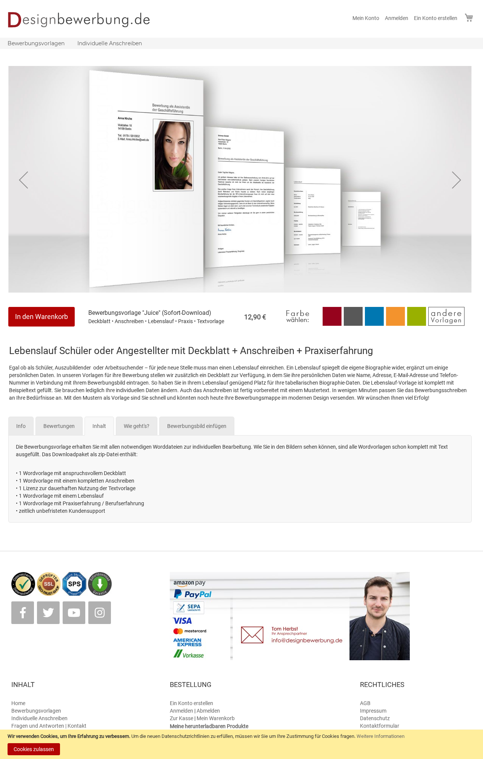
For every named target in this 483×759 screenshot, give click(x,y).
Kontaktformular (379, 726)
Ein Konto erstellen (435, 18)
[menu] (241, 43)
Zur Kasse (181, 718)
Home (18, 703)
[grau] (353, 324)
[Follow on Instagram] (99, 612)
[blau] (374, 324)
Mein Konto (365, 18)
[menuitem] (36, 43)
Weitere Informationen (381, 736)
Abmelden (208, 711)
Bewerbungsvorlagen (36, 711)
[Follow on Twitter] (48, 612)
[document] (241, 744)
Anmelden (396, 18)
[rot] (332, 324)
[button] (23, 180)
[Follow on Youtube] (74, 612)
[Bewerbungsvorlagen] (446, 324)
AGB (365, 703)
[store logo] (84, 19)
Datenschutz (375, 718)
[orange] (395, 324)
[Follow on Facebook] (22, 612)
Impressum (373, 711)
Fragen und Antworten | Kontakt (48, 726)
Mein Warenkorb (216, 718)
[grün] (417, 324)
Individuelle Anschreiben (39, 718)
